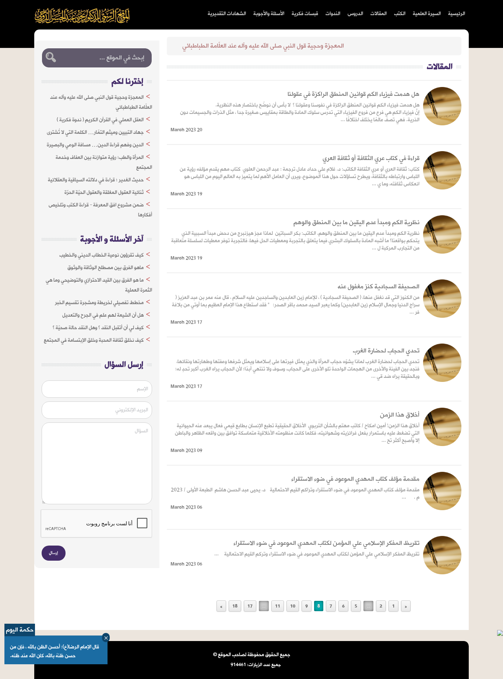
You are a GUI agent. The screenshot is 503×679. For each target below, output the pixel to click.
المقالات (378, 13)
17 (250, 606)
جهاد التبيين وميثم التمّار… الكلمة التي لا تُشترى (95, 132)
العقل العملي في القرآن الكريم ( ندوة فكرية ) (100, 120)
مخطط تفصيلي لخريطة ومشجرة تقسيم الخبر (99, 302)
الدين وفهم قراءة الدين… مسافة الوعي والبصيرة (95, 145)
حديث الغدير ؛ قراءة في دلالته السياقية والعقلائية (96, 180)
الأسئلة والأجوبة (268, 13)
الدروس (355, 13)
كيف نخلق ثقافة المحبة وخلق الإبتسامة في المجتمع (94, 340)
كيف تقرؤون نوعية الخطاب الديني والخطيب (101, 255)
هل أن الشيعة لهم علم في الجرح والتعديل (103, 315)
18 (235, 606)
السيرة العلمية (427, 13)
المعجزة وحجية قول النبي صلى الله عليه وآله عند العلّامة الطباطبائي (280, 46)
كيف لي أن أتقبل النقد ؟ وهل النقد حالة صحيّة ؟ (98, 327)
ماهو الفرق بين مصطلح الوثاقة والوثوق (105, 267)
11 (277, 606)
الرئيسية (456, 13)
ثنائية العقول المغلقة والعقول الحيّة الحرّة (104, 192)
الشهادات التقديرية (227, 13)
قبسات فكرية (305, 13)
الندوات (333, 13)
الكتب (399, 13)
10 (292, 606)
